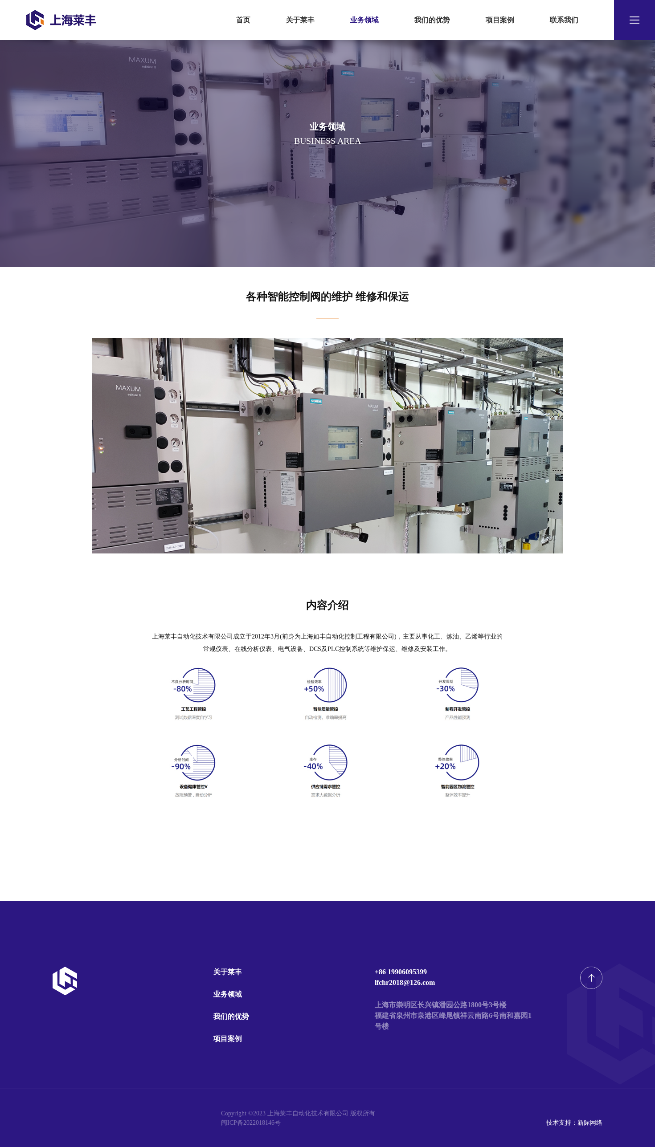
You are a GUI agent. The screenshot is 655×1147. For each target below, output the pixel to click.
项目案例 (500, 20)
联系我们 (564, 20)
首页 (243, 20)
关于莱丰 (300, 20)
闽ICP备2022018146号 (251, 1122)
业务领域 (364, 20)
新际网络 (589, 1122)
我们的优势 (432, 20)
